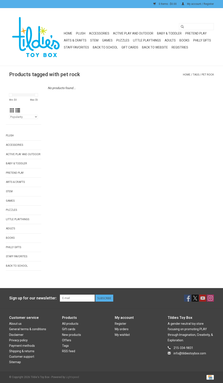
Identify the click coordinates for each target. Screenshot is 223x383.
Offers (66, 340)
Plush (80, 33)
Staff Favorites (76, 47)
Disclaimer (16, 335)
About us (15, 323)
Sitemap (15, 362)
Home (68, 33)
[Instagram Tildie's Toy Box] (210, 298)
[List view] (17, 110)
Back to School (105, 47)
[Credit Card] (209, 377)
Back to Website (155, 47)
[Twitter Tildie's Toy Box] (195, 298)
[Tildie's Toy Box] (36, 37)
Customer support (21, 356)
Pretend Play (196, 33)
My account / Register (200, 3)
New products (71, 335)
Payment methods (22, 345)
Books (184, 40)
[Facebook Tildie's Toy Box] (187, 298)
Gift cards (130, 47)
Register (120, 323)
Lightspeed (72, 377)
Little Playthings (147, 40)
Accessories (99, 33)
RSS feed (68, 351)
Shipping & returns (21, 351)
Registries (180, 47)
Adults (170, 40)
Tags (196, 74)
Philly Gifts (202, 40)
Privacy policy (18, 340)
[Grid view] (12, 110)
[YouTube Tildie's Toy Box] (202, 298)
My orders (121, 329)
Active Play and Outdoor (133, 33)
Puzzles (122, 40)
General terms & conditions (27, 329)
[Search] (182, 26)
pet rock (208, 74)
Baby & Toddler (169, 33)
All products (70, 323)
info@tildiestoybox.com (190, 353)
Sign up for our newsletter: (33, 298)
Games (107, 40)
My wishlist (122, 335)
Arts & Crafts (75, 40)
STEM (94, 40)
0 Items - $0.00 (167, 3)
